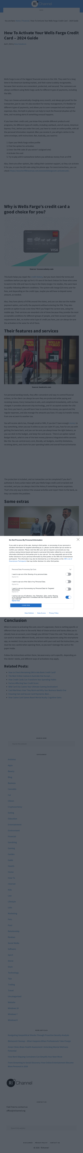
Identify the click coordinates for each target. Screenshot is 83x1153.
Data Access (41, 613)
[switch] (68, 574)
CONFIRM (26, 605)
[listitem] (41, 569)
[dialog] (41, 576)
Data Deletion (29, 613)
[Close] (79, 540)
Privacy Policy (53, 613)
